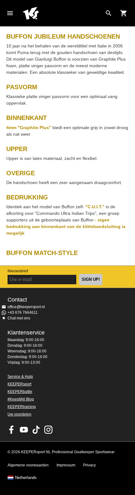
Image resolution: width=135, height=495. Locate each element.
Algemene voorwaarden (28, 465)
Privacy (89, 465)
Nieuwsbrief (18, 271)
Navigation (10, 13)
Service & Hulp (20, 376)
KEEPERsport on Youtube (24, 430)
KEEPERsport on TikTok (36, 430)
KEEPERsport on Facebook (12, 430)
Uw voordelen (19, 414)
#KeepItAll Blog (21, 399)
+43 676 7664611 (23, 312)
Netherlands (26, 478)
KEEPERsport (19, 384)
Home (62, 13)
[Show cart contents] (123, 13)
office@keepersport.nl (26, 307)
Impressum (66, 465)
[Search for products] (108, 13)
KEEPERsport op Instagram (48, 430)
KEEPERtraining (22, 407)
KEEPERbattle (20, 391)
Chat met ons (19, 318)
